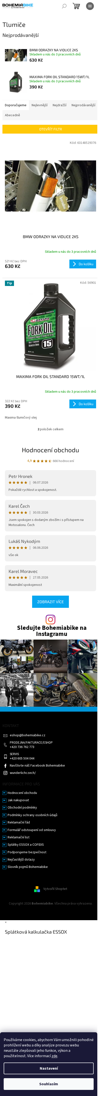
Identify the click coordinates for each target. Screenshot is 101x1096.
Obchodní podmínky (22, 807)
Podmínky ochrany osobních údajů (32, 815)
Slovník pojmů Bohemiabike (28, 867)
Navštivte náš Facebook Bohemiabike (37, 765)
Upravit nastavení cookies (51, 908)
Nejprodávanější (83, 105)
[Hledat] (64, 6)
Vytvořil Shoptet (55, 888)
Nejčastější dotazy (21, 859)
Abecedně (12, 115)
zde (54, 1056)
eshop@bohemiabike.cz (27, 735)
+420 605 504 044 (22, 758)
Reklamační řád (19, 822)
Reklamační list (18, 837)
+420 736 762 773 (22, 747)
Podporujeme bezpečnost (27, 852)
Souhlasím (48, 1084)
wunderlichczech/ (23, 773)
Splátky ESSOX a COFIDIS (26, 845)
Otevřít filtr (50, 129)
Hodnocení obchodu (50, 449)
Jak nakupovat (18, 800)
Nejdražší (59, 105)
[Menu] (90, 6)
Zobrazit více (50, 601)
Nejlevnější (40, 105)
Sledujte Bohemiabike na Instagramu (52, 631)
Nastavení (49, 1068)
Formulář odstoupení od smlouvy (32, 830)
